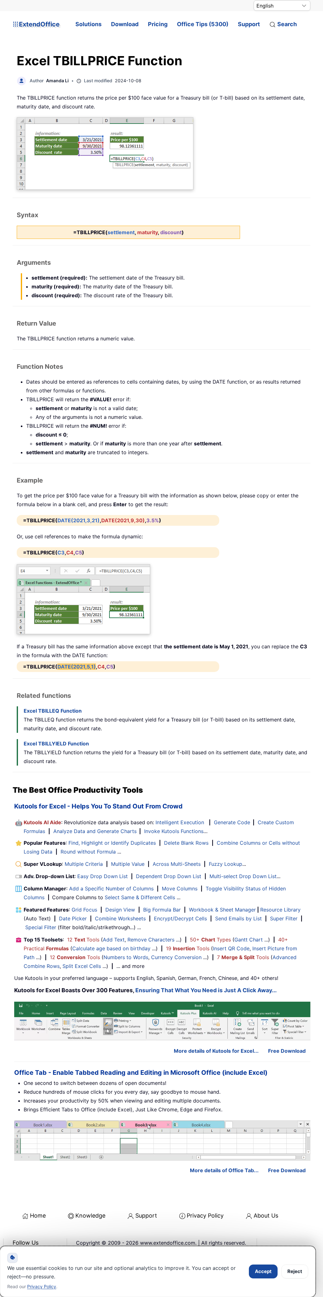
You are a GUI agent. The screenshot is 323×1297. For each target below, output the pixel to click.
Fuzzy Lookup (225, 864)
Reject (294, 1271)
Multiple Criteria (84, 864)
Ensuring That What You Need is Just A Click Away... (206, 990)
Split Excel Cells (81, 966)
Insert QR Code (231, 948)
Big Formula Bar (162, 909)
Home (38, 1215)
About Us (266, 1215)
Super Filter (283, 918)
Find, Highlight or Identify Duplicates (112, 843)
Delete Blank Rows (186, 843)
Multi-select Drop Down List (243, 876)
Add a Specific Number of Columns (111, 888)
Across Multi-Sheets (177, 864)
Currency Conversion (176, 957)
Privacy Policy (205, 1215)
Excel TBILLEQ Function (53, 711)
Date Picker (73, 918)
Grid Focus (84, 909)
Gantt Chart (248, 939)
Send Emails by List (238, 918)
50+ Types (210, 939)
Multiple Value (128, 864)
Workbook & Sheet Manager (222, 909)
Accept (263, 1271)
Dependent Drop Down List (168, 876)
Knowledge (90, 1215)
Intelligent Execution (180, 822)
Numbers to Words (125, 957)
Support (249, 24)
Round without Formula (88, 851)
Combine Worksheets (120, 918)
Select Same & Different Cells (140, 897)
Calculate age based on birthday (111, 948)
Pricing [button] (157, 24)
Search (287, 24)
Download (124, 24)
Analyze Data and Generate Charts (95, 831)
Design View (120, 909)
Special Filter (40, 927)
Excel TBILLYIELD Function (56, 743)
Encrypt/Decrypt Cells (180, 918)
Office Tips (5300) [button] (202, 24)
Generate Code (232, 822)
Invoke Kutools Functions (173, 831)
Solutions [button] (88, 24)
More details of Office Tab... (224, 1170)
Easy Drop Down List (102, 876)
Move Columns (179, 888)
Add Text (114, 939)
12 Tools (83, 939)
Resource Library (280, 909)
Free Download (287, 1051)
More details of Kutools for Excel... (216, 1051)
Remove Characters (150, 939)
